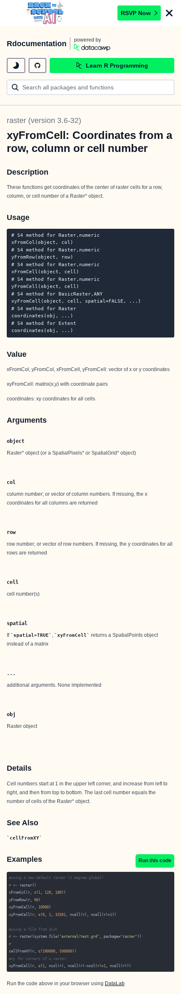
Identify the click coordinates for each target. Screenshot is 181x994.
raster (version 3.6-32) (44, 120)
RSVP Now (136, 13)
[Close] (169, 13)
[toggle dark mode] (16, 65)
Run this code (154, 860)
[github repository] (37, 65)
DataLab (115, 983)
